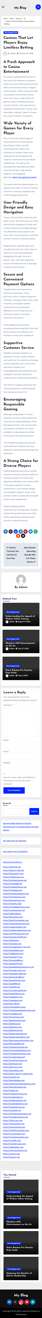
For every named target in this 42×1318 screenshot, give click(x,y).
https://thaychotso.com (13, 1017)
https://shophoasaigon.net (14, 1100)
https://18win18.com (12, 867)
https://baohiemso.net (13, 1030)
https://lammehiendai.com (14, 1087)
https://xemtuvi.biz (11, 1154)
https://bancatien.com (13, 917)
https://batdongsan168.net (15, 1034)
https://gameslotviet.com (14, 980)
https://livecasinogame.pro (15, 990)
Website (6, 763)
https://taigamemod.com (14, 1107)
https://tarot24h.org (12, 1110)
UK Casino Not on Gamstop (14, 841)
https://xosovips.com (12, 944)
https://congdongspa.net (14, 1057)
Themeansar (20, 1314)
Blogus (34, 1311)
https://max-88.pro (11, 1004)
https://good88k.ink (11, 984)
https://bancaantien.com (14, 900)
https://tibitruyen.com (13, 1120)
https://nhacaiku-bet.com (14, 970)
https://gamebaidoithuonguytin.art (18, 967)
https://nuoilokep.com (12, 1014)
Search (7, 803)
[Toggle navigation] (3, 7)
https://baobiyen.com (12, 1027)
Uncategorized (10, 33)
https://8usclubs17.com (13, 874)
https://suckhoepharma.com (15, 1104)
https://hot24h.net (11, 1077)
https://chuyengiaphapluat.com (17, 1050)
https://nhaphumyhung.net (15, 1094)
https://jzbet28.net (11, 987)
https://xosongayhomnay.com (16, 924)
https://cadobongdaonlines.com (17, 930)
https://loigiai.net (10, 1090)
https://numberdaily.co (13, 1097)
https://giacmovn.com (12, 1067)
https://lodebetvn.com (13, 997)
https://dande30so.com (13, 950)
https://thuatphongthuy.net (15, 1117)
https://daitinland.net (12, 1064)
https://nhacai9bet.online (14, 1007)
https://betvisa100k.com (13, 1044)
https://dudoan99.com (13, 964)
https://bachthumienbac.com (16, 920)
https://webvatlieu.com (13, 1147)
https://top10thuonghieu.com (16, 1130)
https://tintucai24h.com (13, 1124)
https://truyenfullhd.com (14, 1134)
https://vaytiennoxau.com (14, 1144)
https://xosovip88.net (12, 884)
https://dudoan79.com (13, 957)
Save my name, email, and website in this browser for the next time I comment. (19, 780)
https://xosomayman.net (14, 910)
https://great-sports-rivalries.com (18, 1074)
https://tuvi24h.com (12, 1140)
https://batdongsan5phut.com (16, 1037)
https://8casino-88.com (13, 870)
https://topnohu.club (12, 904)
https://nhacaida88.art (13, 960)
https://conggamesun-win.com (16, 947)
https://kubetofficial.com (14, 994)
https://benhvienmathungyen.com (18, 1040)
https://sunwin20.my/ (12, 862)
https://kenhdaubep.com (14, 1080)
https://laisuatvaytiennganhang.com (19, 1084)
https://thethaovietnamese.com (17, 1114)
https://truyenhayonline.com (15, 1137)
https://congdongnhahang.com (17, 1054)
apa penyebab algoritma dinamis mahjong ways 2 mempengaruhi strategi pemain (21, 826)
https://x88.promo (11, 940)
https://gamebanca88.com (14, 974)
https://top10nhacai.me (13, 877)
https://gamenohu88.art (13, 977)
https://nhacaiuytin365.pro (15, 937)
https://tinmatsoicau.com (14, 897)
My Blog (20, 7)
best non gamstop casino (25, 177)
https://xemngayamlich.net (15, 1150)
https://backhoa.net (12, 1024)
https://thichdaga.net (12, 890)
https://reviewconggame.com (16, 894)
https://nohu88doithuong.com (16, 907)
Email (6, 751)
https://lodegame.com (13, 1000)
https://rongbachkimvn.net (15, 887)
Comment (8, 705)
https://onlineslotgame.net (15, 880)
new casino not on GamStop (15, 851)
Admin (13, 53)
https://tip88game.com (13, 954)
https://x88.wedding (12, 914)
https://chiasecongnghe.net (15, 1047)
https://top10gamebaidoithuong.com (19, 1010)
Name (6, 740)
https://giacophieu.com (13, 1070)
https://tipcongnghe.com (14, 1127)
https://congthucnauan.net (15, 1060)
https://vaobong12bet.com (14, 927)
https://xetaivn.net (11, 1157)
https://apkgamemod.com (14, 1020)
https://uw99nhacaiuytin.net (16, 934)
